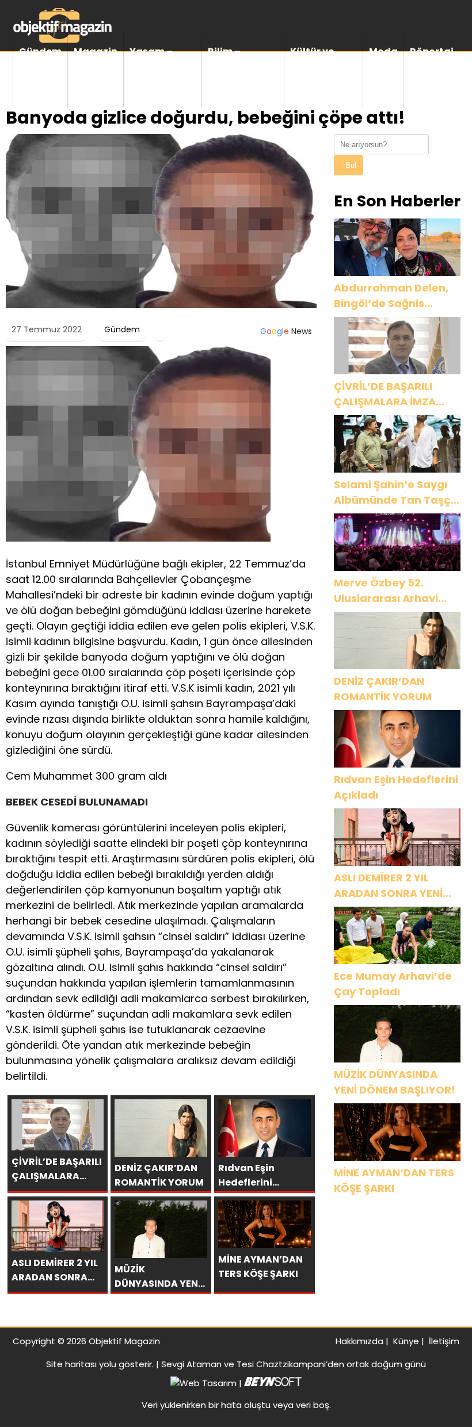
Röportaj (432, 51)
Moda (383, 51)
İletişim (444, 1341)
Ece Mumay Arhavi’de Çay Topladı (393, 984)
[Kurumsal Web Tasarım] (273, 1383)
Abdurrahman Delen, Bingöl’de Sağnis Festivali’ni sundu (391, 296)
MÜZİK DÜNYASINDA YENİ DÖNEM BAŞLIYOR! (394, 1082)
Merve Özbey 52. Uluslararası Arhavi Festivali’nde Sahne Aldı (387, 591)
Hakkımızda (359, 1341)
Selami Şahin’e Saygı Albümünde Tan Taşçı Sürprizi (394, 492)
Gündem (40, 51)
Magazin (95, 51)
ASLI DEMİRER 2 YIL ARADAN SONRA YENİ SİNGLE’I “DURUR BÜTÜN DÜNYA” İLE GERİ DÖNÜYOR (396, 885)
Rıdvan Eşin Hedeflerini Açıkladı (396, 787)
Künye (406, 1341)
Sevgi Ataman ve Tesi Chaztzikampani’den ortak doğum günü (293, 1364)
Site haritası (71, 1364)
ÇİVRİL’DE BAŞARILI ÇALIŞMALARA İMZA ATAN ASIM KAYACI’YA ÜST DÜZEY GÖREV (392, 394)
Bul (350, 165)
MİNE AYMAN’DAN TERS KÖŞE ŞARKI (394, 1180)
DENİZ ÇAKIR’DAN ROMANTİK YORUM (383, 689)
